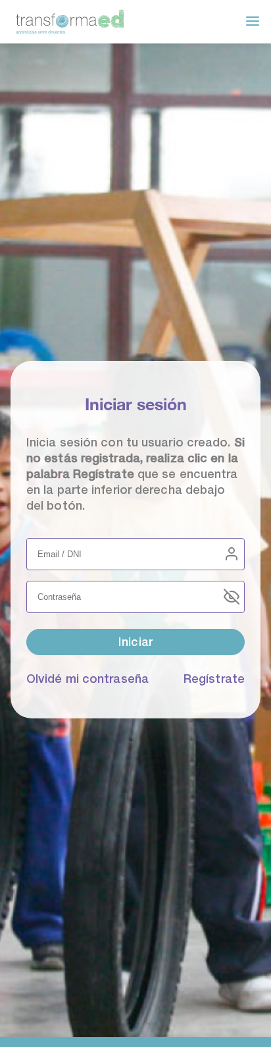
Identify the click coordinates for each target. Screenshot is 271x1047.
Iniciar (135, 642)
